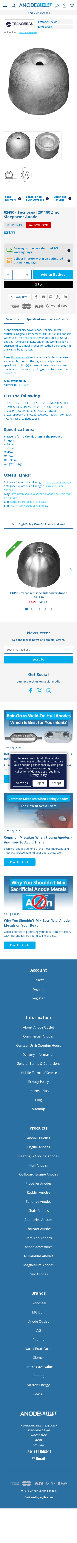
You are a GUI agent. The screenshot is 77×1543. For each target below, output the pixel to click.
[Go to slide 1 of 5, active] (26, 609)
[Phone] (57, 5)
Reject (40, 783)
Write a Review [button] (28, 32)
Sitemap (38, 1109)
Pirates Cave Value (38, 1366)
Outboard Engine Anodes (38, 1174)
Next (71, 569)
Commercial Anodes (38, 1036)
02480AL (24, 385)
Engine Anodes (38, 1147)
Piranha (38, 1339)
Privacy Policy (38, 1081)
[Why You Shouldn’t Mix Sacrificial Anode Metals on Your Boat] (38, 893)
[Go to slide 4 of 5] (44, 609)
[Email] (43, 297)
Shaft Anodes (38, 1210)
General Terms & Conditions (38, 1063)
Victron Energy (38, 1385)
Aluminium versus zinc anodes (29, 505)
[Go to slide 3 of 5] (38, 609)
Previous (5, 569)
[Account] (64, 5)
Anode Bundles (38, 1138)
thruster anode (20, 357)
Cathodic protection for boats (28, 501)
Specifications (36, 319)
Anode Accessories (38, 1247)
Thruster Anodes (38, 1228)
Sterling (38, 1375)
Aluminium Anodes (38, 1256)
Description (14, 319)
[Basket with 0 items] (71, 5)
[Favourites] (38, 579)
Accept (56, 783)
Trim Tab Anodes (38, 1238)
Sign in (38, 989)
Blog (38, 1100)
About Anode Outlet (38, 1027)
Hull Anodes (38, 1165)
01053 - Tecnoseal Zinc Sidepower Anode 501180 (38, 595)
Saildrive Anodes (38, 1201)
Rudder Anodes (38, 1192)
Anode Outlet (38, 1321)
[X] (58, 297)
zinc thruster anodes (58, 482)
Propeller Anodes (38, 1183)
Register (38, 998)
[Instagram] (48, 690)
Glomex (38, 1357)
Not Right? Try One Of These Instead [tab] (38, 524)
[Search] (13, 5)
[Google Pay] (38, 284)
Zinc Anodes (38, 1274)
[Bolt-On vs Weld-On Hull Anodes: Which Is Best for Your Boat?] (38, 727)
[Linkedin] (65, 297)
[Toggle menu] (5, 5)
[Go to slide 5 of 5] (50, 609)
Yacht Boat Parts (38, 1348)
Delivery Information (38, 1054)
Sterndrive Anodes (38, 1219)
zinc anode (29, 337)
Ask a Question (60, 319)
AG (38, 1330)
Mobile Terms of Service (38, 1072)
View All (38, 1394)
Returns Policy (38, 1090)
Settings (22, 783)
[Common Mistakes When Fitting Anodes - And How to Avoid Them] (38, 810)
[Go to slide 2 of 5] (32, 609)
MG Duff (38, 1312)
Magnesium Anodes (38, 1265)
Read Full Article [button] (19, 862)
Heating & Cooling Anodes (38, 1156)
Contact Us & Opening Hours (38, 1045)
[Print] (50, 297)
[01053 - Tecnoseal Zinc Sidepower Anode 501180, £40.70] (39, 565)
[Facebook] (36, 297)
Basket (38, 980)
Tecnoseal (38, 1303)
